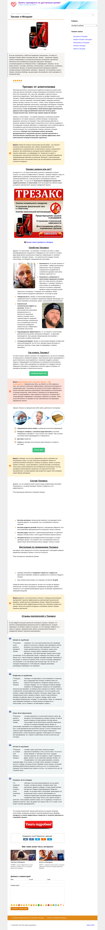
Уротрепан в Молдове (80, 36)
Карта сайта (90, 925)
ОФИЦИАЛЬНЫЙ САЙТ (39, 373)
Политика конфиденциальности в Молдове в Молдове (28, 918)
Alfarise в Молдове (79, 49)
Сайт (48, 879)
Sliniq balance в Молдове (81, 42)
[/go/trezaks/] (38, 213)
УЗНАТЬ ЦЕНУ (39, 450)
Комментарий (15, 885)
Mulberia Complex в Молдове (82, 39)
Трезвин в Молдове (18, 862)
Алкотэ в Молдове (46, 862)
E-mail (31, 879)
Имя (12, 879)
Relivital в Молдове (79, 45)
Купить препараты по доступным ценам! (39, 2)
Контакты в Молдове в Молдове (56, 918)
